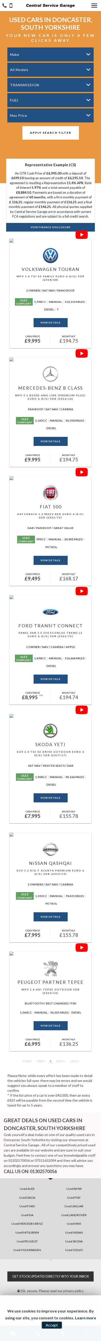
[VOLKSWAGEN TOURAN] (50, 241)
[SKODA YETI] (50, 716)
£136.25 (68, 1042)
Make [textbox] (14, 54)
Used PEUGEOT (27, 1241)
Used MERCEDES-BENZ (27, 1223)
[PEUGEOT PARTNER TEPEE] (50, 954)
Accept (52, 1325)
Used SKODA (74, 1241)
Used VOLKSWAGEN (27, 1250)
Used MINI (74, 1223)
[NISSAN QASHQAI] (50, 835)
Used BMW (74, 1189)
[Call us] (4, 6)
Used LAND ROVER (74, 1215)
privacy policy (73, 1291)
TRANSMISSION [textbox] (24, 85)
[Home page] (50, 5)
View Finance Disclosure (51, 227)
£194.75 (68, 339)
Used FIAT (74, 1197)
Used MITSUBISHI (27, 1232)
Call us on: (30, 1171)
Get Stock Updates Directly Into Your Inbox (50, 1276)
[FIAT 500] (50, 478)
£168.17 (68, 577)
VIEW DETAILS (50, 322)
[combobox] (50, 54)
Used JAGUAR (73, 1206)
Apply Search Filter (50, 132)
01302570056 (19, 1160)
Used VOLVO (74, 1250)
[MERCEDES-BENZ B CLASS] (50, 359)
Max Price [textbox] (18, 115)
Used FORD (27, 1206)
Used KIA (27, 1215)
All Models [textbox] (19, 70)
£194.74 (68, 695)
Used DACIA (27, 1197)
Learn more (85, 1317)
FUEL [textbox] (14, 100)
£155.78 (68, 814)
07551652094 (45, 1160)
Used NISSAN (74, 1232)
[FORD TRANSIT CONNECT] (50, 597)
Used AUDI (27, 1189)
